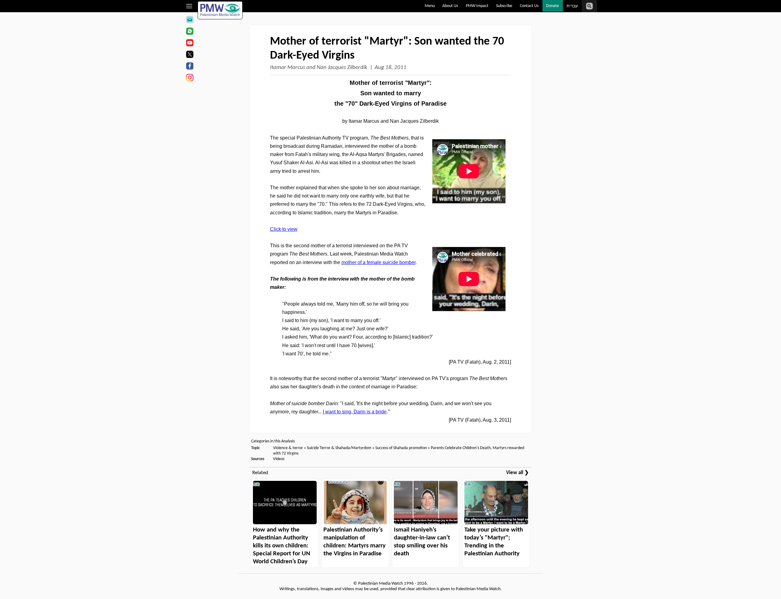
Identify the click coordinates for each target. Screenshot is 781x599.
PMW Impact (477, 6)
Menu (430, 6)
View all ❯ (517, 472)
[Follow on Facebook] (189, 67)
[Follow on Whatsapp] (189, 32)
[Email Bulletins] (189, 20)
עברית (572, 6)
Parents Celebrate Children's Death (461, 448)
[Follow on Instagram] (189, 78)
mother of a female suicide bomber (378, 262)
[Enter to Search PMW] (589, 6)
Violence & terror (288, 448)
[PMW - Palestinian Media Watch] (220, 10)
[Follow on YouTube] (189, 43)
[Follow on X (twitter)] (189, 55)
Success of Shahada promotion (401, 448)
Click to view (283, 229)
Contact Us (529, 6)
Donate (552, 6)
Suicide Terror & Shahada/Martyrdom (339, 448)
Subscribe (504, 6)
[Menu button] (189, 6)
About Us (450, 6)
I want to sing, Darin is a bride (355, 411)
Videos (278, 459)
